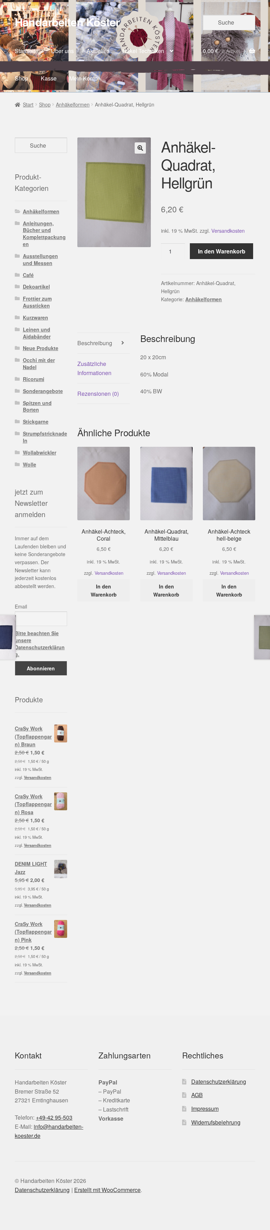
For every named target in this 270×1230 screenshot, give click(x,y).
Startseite (26, 51)
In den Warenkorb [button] (104, 590)
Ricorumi (33, 378)
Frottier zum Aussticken (37, 302)
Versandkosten (228, 230)
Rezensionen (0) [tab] (98, 393)
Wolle (29, 464)
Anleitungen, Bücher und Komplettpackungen (44, 233)
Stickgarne (36, 421)
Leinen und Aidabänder (37, 333)
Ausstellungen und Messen (40, 259)
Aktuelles (98, 51)
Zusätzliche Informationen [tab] (94, 368)
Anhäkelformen (73, 104)
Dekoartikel (36, 286)
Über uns (62, 51)
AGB (197, 1095)
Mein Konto (83, 78)
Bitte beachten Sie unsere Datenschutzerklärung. (40, 644)
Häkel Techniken (143, 51)
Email (21, 606)
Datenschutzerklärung (218, 1081)
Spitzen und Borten (37, 406)
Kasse (49, 78)
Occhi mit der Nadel (39, 363)
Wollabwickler (39, 452)
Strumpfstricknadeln (45, 437)
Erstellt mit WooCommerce (107, 1190)
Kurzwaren (35, 317)
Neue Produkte (40, 348)
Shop (21, 78)
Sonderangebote (43, 390)
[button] (140, 148)
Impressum (205, 1109)
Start (28, 104)
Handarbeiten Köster (67, 22)
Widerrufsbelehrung (215, 1122)
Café (28, 274)
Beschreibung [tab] (94, 343)
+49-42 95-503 (54, 1117)
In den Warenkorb (221, 251)
